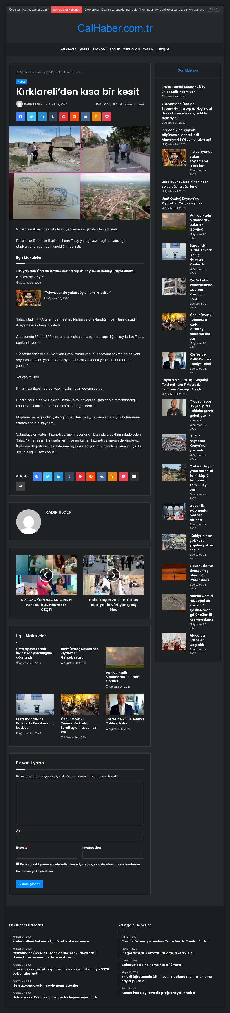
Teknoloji (131, 49)
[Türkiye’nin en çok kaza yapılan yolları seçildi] (174, 542)
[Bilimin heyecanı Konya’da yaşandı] (174, 442)
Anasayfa (68, 49)
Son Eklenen (188, 70)
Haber (84, 49)
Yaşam (148, 49)
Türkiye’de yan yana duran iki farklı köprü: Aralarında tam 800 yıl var (202, 478)
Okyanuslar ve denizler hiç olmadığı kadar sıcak (201, 573)
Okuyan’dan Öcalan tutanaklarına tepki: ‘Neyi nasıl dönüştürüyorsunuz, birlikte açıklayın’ (187, 111)
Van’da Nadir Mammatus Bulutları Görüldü (122, 676)
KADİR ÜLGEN (33, 104)
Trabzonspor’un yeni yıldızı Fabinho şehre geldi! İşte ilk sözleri (201, 410)
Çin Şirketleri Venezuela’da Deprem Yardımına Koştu (201, 289)
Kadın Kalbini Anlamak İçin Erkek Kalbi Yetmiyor (183, 89)
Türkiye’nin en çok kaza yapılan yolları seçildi (201, 543)
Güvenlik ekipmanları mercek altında (200, 512)
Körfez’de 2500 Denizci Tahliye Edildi (125, 721)
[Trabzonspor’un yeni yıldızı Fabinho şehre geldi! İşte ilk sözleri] (174, 407)
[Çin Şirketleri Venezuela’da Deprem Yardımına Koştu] (174, 286)
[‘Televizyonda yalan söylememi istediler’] (28, 298)
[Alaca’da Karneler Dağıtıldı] (174, 641)
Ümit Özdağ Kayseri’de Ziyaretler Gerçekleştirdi (182, 201)
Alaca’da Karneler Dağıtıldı (197, 640)
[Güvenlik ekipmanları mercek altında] (174, 511)
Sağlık (115, 49)
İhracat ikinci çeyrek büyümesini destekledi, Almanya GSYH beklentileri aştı (187, 135)
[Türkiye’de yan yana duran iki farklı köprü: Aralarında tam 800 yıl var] (174, 472)
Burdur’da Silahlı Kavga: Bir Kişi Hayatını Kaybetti (34, 723)
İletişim (163, 49)
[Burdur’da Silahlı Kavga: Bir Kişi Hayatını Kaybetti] (35, 704)
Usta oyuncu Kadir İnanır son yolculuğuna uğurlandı (34, 653)
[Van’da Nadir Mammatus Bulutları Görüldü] (125, 657)
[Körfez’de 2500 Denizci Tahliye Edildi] (125, 704)
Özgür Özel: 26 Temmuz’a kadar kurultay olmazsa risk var (78, 725)
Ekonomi (99, 49)
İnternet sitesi (92, 847)
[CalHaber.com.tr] (115, 28)
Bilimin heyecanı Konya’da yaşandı (198, 443)
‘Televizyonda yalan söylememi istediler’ (77, 292)
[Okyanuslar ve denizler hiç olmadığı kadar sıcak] (174, 572)
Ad (19, 830)
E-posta (23, 847)
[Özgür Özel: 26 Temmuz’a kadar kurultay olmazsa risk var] (80, 704)
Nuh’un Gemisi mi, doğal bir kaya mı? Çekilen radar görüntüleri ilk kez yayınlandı (201, 608)
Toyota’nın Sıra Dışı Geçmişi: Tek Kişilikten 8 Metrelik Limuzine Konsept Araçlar (185, 385)
